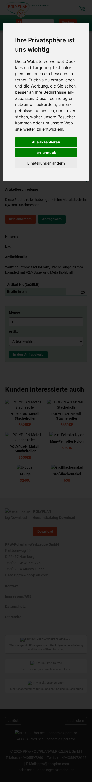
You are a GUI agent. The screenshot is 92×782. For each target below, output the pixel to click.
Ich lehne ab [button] (46, 152)
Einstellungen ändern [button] (46, 163)
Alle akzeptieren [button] (46, 142)
